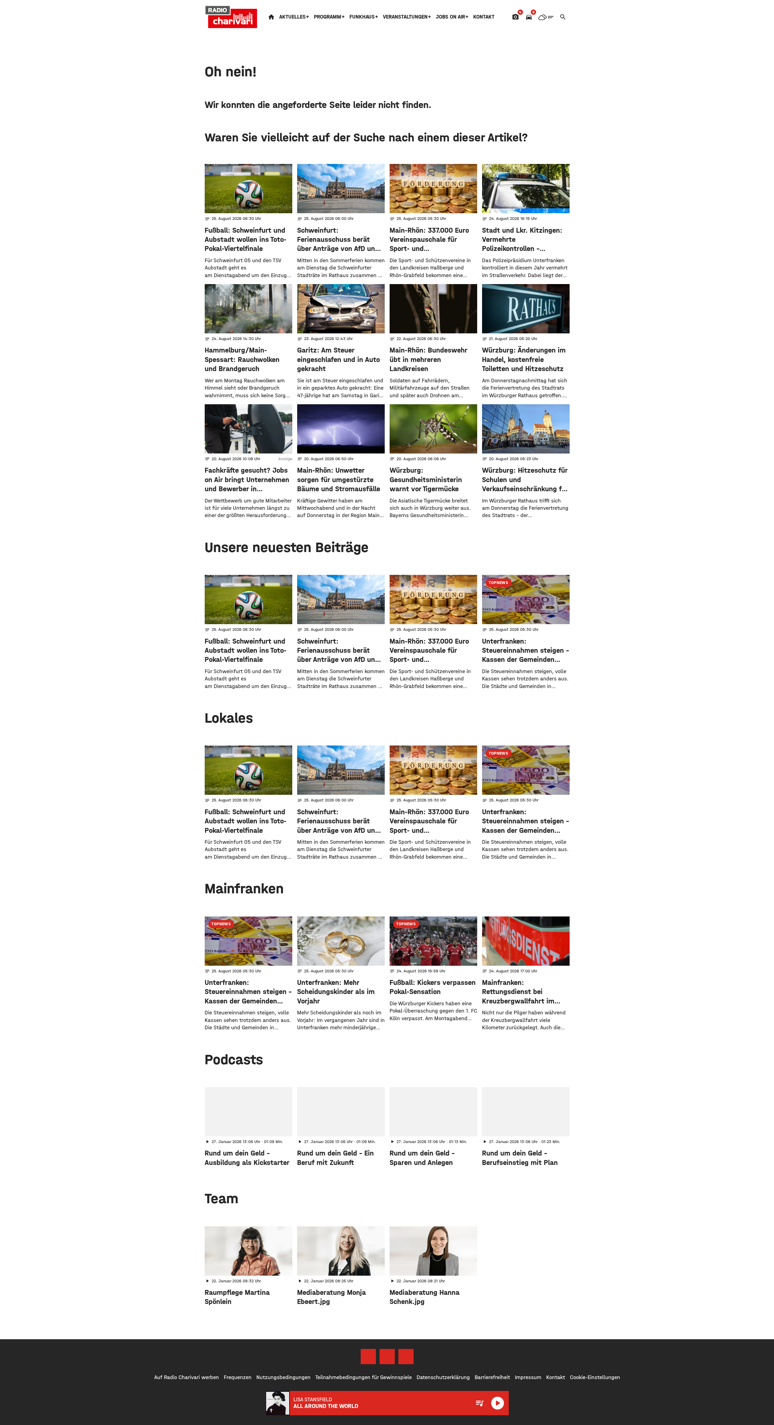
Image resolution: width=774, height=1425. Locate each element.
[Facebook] (368, 1356)
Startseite (271, 17)
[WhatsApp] (406, 1356)
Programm (327, 17)
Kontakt (484, 17)
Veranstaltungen (405, 17)
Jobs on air (450, 17)
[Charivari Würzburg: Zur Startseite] (231, 17)
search (563, 17)
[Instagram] (387, 1356)
